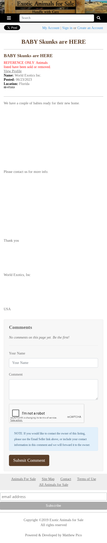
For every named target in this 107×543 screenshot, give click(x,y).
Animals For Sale (23, 479)
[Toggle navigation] (9, 18)
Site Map (48, 479)
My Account (50, 28)
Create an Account (90, 28)
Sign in (67, 28)
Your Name (17, 353)
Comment (16, 374)
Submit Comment (29, 460)
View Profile (13, 71)
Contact (65, 479)
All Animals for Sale (53, 485)
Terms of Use (86, 479)
